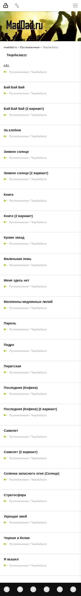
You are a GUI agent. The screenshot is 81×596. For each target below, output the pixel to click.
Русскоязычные (19, 71)
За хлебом (12, 130)
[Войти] (5, 5)
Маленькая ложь (17, 259)
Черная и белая (17, 538)
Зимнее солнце (16, 152)
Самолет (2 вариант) (20, 452)
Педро (9, 345)
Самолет (11, 430)
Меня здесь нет (16, 280)
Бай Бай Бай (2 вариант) (24, 109)
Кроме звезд (14, 237)
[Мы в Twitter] (20, 589)
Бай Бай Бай (14, 87)
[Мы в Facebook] (33, 589)
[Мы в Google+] (47, 589)
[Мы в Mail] (73, 589)
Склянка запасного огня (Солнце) (31, 473)
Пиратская (12, 366)
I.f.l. (6, 66)
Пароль (10, 323)
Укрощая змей (15, 516)
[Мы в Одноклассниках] (60, 589)
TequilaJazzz (39, 71)
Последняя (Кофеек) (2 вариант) (30, 409)
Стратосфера (15, 495)
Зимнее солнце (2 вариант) (26, 173)
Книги (8, 194)
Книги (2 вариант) (18, 216)
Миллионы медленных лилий (28, 302)
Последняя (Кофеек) (21, 388)
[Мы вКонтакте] (7, 589)
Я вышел (11, 559)
